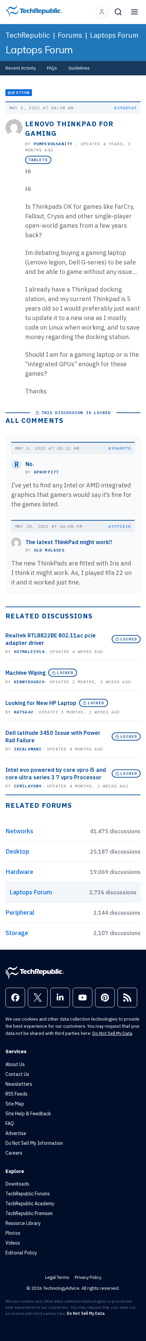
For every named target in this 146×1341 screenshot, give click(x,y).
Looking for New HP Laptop (40, 703)
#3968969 (125, 107)
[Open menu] (134, 12)
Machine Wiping (25, 672)
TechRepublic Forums (27, 1194)
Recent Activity (20, 68)
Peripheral (19, 912)
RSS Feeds (16, 1094)
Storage (16, 933)
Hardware (19, 872)
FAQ (9, 1123)
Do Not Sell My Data (112, 1033)
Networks (19, 831)
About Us (15, 1064)
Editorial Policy (21, 1253)
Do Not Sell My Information (34, 1143)
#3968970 (119, 448)
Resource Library (23, 1223)
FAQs (52, 68)
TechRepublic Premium (29, 1213)
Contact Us (17, 1074)
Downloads (17, 1184)
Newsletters (18, 1084)
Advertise (15, 1133)
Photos (12, 1233)
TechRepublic (27, 35)
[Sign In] (102, 12)
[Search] (118, 12)
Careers (13, 1153)
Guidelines (79, 68)
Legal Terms (57, 1277)
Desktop (17, 851)
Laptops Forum (114, 35)
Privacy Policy (88, 1277)
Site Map (14, 1104)
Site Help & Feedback (28, 1114)
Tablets (38, 159)
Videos (12, 1243)
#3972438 (119, 526)
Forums (70, 35)
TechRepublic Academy (29, 1203)
